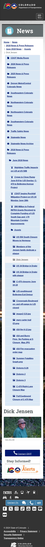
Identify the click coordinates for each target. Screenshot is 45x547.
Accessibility (10, 531)
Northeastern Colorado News (20, 113)
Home (6, 42)
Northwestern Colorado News (20, 104)
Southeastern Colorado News (20, 94)
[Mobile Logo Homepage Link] (22, 6)
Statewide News (18, 137)
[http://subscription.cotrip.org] (22, 469)
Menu (40, 17)
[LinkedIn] (34, 509)
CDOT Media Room (19, 58)
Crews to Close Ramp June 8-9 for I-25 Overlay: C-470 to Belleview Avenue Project (24, 182)
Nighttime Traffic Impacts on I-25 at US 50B (24, 169)
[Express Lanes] (7, 492)
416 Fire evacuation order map (24, 350)
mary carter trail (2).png (22, 321)
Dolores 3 (21, 380)
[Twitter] (11, 509)
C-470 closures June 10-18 (24, 283)
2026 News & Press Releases (18, 66)
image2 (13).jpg (23, 314)
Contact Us (13, 502)
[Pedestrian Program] (11, 497)
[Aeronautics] (28, 492)
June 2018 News (14, 49)
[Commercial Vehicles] (17, 497)
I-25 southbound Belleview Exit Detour (23, 293)
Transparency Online (14, 538)
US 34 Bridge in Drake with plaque (25, 273)
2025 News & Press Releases (18, 75)
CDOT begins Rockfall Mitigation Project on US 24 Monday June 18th (23, 197)
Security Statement (13, 535)
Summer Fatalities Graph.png (23, 360)
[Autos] (5, 497)
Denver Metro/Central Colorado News (19, 85)
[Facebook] (5, 509)
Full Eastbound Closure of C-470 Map (23, 398)
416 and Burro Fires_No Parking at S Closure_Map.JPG (23, 339)
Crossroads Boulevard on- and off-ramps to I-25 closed (25, 304)
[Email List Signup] (40, 509)
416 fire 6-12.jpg (23, 329)
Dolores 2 (21, 374)
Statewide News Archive (22, 144)
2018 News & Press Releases (20, 46)
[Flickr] (5, 515)
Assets (27, 49)
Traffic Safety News (19, 131)
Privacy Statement (28, 531)
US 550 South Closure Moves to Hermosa (25, 238)
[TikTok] (23, 509)
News (14, 42)
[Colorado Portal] (22, 544)
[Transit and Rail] (22, 492)
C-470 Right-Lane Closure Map (23, 388)
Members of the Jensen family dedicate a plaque (24, 250)
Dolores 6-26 (22, 368)
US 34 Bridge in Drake (26, 266)
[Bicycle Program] (16, 492)
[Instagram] (17, 509)
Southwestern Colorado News (20, 123)
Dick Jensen (22, 260)
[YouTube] (28, 509)
